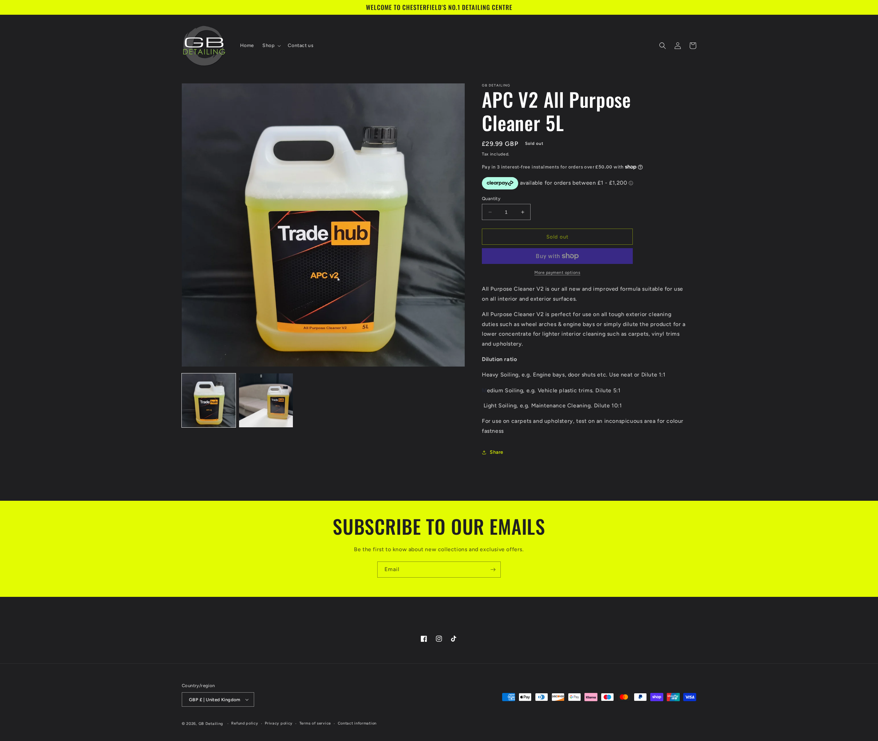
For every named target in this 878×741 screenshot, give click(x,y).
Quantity (491, 198)
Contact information (357, 723)
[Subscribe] (492, 569)
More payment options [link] (557, 272)
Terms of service (315, 723)
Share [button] (496, 452)
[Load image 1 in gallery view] (209, 400)
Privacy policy (279, 723)
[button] (271, 45)
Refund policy (244, 723)
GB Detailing (211, 723)
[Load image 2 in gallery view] (266, 400)
